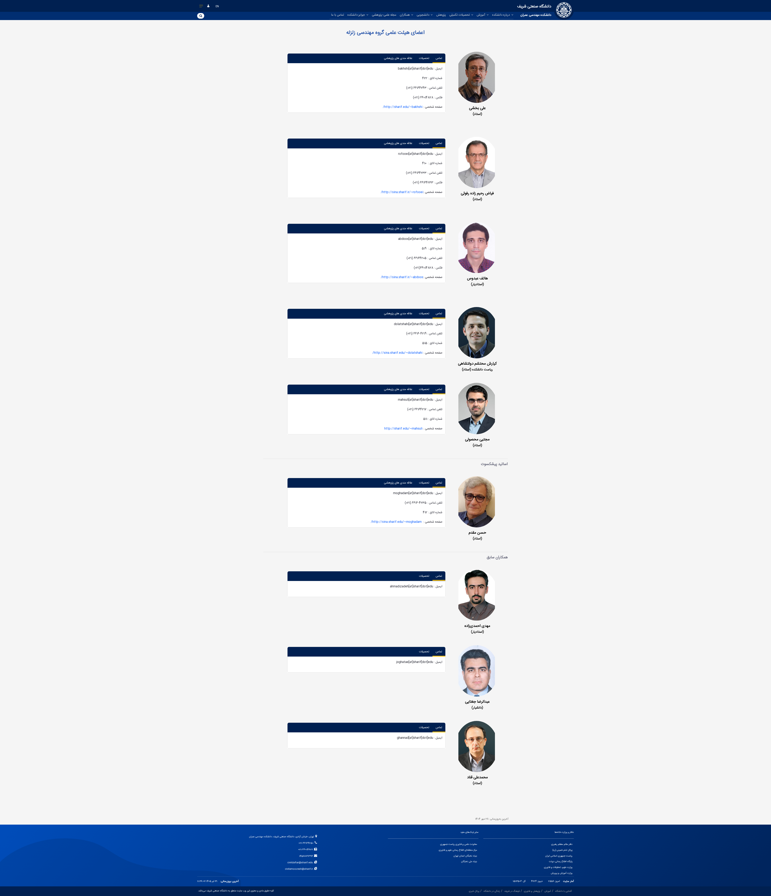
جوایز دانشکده (356, 14)
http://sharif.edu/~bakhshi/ (402, 106)
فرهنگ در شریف (512, 891)
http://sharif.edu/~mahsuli (403, 428)
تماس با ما (337, 14)
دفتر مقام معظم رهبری (561, 844)
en (217, 6)
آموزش (481, 14)
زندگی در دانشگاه (491, 891)
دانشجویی (423, 14)
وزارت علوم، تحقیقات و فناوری (558, 867)
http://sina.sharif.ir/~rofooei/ (402, 192)
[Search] (200, 15)
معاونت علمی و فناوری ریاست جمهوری (458, 844)
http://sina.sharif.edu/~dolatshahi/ (397, 352)
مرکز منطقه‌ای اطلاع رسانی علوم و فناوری (458, 850)
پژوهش (441, 14)
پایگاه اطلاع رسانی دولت (560, 862)
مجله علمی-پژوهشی (384, 14)
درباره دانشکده (501, 14)
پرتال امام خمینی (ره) (562, 850)
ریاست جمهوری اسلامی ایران (558, 856)
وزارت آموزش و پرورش (561, 873)
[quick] (201, 7)
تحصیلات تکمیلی (460, 14)
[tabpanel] (366, 88)
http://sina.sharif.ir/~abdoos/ (402, 277)
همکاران (405, 14)
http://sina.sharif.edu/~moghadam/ (396, 521)
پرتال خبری (474, 891)
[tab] (438, 58)
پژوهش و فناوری (532, 891)
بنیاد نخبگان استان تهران (465, 856)
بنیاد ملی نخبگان (469, 862)
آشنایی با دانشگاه (563, 891)
